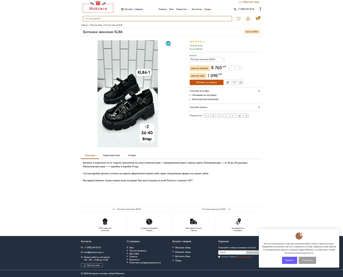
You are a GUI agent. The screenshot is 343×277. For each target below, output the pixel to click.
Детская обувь (182, 256)
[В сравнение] (241, 82)
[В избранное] (234, 82)
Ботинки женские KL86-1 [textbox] (203, 59)
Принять (289, 260)
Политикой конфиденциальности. (299, 253)
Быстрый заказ (227, 82)
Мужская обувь (183, 252)
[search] (228, 18)
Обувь (178, 260)
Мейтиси (119, 273)
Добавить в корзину (206, 82)
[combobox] (207, 59)
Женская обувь (183, 247)
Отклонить (307, 260)
